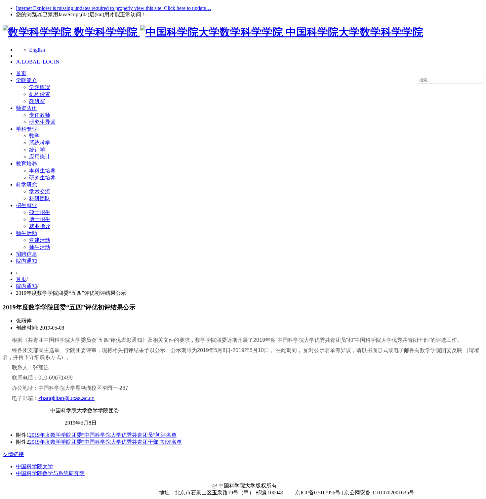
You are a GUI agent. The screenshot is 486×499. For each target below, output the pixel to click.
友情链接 (13, 454)
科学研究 (26, 184)
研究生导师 (42, 122)
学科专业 (26, 129)
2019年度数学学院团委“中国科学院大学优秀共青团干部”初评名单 (105, 442)
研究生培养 (42, 177)
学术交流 (39, 191)
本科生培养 (42, 170)
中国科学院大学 (34, 466)
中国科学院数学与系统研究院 (50, 473)
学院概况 (39, 87)
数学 (34, 136)
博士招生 (39, 219)
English (37, 50)
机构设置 (39, 94)
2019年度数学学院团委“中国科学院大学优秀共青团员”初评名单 (103, 435)
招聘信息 (26, 254)
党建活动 (39, 240)
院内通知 (26, 261)
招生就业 (26, 205)
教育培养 (26, 163)
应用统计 (39, 156)
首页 (21, 73)
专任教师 (39, 115)
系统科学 (39, 143)
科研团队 (39, 198)
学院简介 (26, 80)
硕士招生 (39, 212)
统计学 (37, 150)
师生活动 (26, 233)
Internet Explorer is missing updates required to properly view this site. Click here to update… (113, 8)
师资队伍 (26, 108)
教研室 (37, 101)
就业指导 (39, 226)
